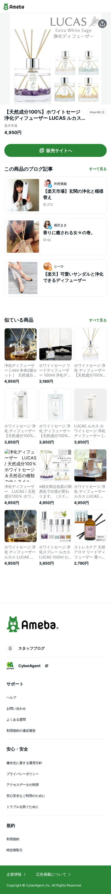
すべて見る (98, 169)
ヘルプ (11, 697)
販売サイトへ (59, 150)
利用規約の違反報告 (21, 730)
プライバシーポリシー (22, 774)
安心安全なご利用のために (25, 796)
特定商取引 (14, 850)
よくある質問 (16, 719)
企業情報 (14, 874)
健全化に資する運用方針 (24, 763)
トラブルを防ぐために (22, 807)
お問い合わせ (16, 708)
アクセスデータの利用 (22, 785)
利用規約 (12, 839)
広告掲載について (51, 874)
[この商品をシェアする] (102, 23)
